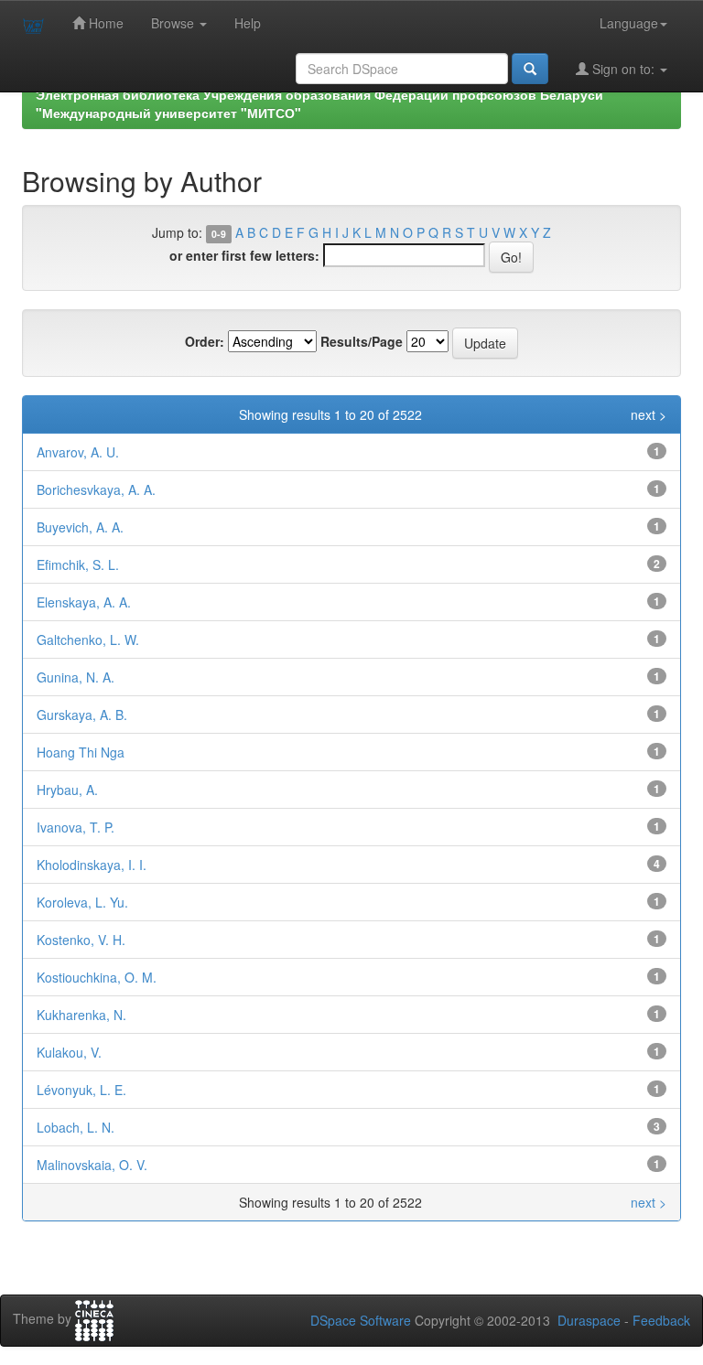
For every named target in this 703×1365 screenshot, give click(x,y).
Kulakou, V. (69, 1052)
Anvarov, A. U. (78, 452)
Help (247, 23)
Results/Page (361, 341)
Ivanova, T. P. (75, 827)
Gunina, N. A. (75, 677)
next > (648, 414)
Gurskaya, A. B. (82, 714)
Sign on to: (623, 68)
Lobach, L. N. (75, 1127)
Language (629, 23)
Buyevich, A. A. (80, 527)
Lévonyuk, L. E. (81, 1089)
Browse (174, 23)
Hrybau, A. (67, 789)
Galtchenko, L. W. (88, 639)
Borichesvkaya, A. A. (96, 489)
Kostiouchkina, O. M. (97, 977)
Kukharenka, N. (81, 1014)
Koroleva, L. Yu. (82, 902)
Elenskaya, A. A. (84, 602)
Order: (204, 341)
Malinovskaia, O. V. (92, 1164)
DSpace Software (360, 1320)
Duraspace (589, 1320)
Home (104, 23)
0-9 (218, 234)
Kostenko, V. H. (81, 939)
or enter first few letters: (244, 255)
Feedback (661, 1320)
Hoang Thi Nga (80, 752)
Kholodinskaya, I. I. (91, 864)
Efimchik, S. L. (78, 564)
